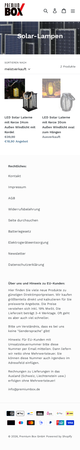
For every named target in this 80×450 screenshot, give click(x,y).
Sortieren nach (15, 62)
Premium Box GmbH (32, 436)
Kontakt (14, 176)
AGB (11, 198)
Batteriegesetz (19, 231)
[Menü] (72, 10)
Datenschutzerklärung (26, 265)
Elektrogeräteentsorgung (28, 242)
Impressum (17, 187)
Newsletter (17, 253)
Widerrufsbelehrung (24, 209)
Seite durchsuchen (23, 220)
